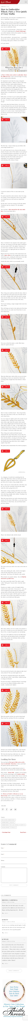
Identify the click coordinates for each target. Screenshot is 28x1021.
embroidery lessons (8, 822)
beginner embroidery (8, 819)
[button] (25, 1)
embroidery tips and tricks (10, 824)
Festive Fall (11, 772)
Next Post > (23, 832)
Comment (3, 866)
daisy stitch (7, 255)
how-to (23, 824)
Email (2, 854)
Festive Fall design (20, 31)
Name (2, 848)
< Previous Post (5, 832)
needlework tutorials (9, 827)
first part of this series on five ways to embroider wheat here (13, 763)
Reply (6, 913)
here (24, 770)
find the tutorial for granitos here (13, 577)
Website (2, 860)
